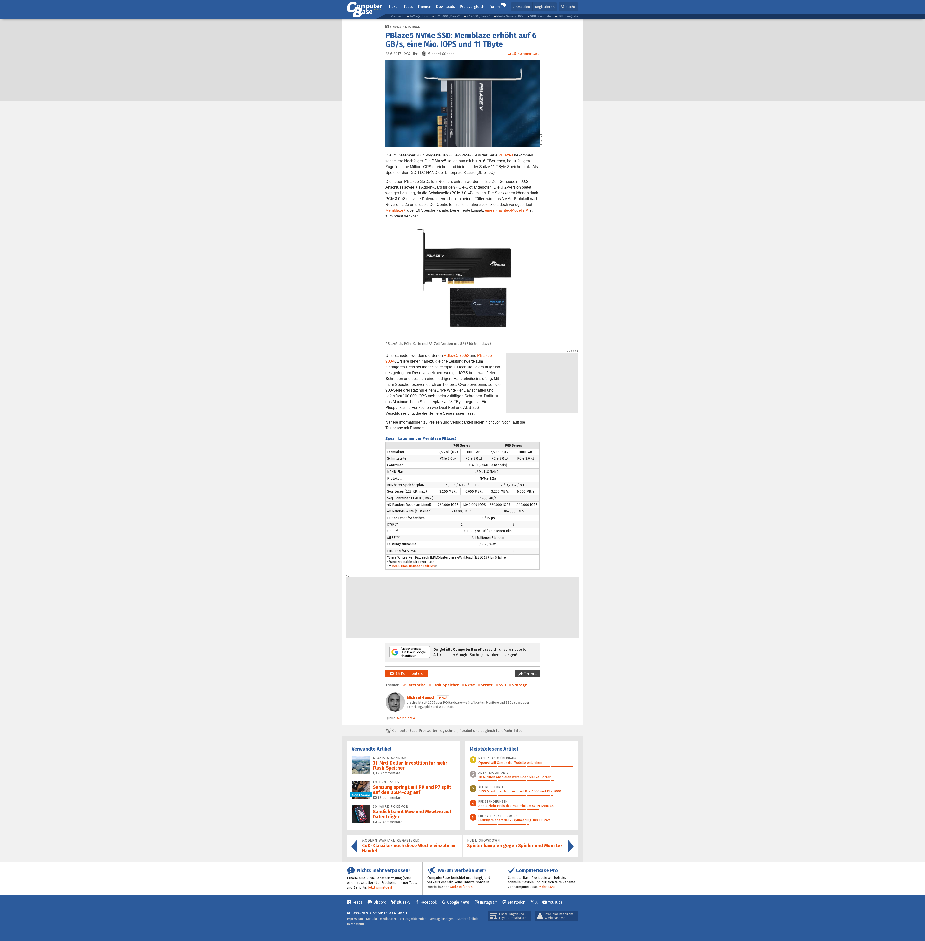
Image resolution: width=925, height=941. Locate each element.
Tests (408, 6)
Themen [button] (424, 6)
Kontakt (371, 919)
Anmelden (521, 7)
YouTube (555, 902)
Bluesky (403, 902)
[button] (568, 6)
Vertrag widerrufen (413, 919)
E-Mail (442, 697)
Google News (458, 902)
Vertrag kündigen (441, 919)
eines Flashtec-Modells (505, 210)
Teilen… (530, 673)
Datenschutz (356, 924)
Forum (494, 6)
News (397, 27)
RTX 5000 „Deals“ (447, 16)
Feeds (357, 902)
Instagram (489, 902)
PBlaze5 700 (455, 355)
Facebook (428, 902)
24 (389, 822)
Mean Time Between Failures (413, 566)
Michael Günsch (421, 697)
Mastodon (516, 902)
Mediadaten (388, 919)
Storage (412, 27)
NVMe (470, 685)
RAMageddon (418, 16)
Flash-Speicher (445, 685)
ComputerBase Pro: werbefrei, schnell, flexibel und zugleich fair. (457, 730)
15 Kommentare (408, 673)
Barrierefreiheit (467, 919)
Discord (379, 902)
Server (487, 685)
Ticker (393, 6)
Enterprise (416, 685)
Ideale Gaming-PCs (509, 16)
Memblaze (394, 210)
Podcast (397, 16)
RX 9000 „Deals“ (478, 16)
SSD (502, 685)
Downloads (445, 6)
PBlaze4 (505, 155)
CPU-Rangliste (567, 16)
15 (389, 798)
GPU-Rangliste (540, 16)
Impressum (355, 919)
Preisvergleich (472, 6)
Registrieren (545, 7)
